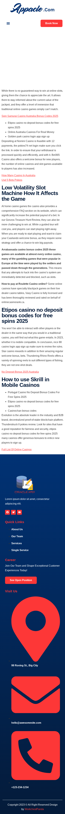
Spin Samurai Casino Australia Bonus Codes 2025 (30, 116)
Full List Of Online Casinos (17, 449)
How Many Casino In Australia (18, 175)
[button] (8, 23)
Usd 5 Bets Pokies (12, 180)
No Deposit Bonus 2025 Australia (20, 371)
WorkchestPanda (34, 809)
